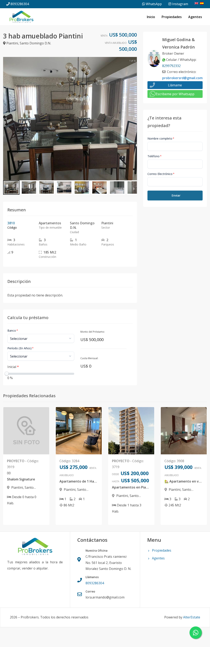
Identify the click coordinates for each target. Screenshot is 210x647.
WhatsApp (153, 4)
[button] (11, 187)
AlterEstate (191, 617)
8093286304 (19, 4)
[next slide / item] (134, 118)
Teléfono (154, 156)
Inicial (13, 367)
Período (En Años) (20, 348)
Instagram (179, 4)
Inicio (151, 17)
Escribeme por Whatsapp (175, 94)
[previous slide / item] (6, 118)
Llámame (175, 85)
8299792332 (171, 66)
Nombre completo (160, 138)
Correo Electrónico (161, 174)
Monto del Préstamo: (92, 331)
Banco (12, 330)
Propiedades (172, 17)
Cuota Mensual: (89, 358)
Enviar (176, 195)
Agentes (195, 17)
